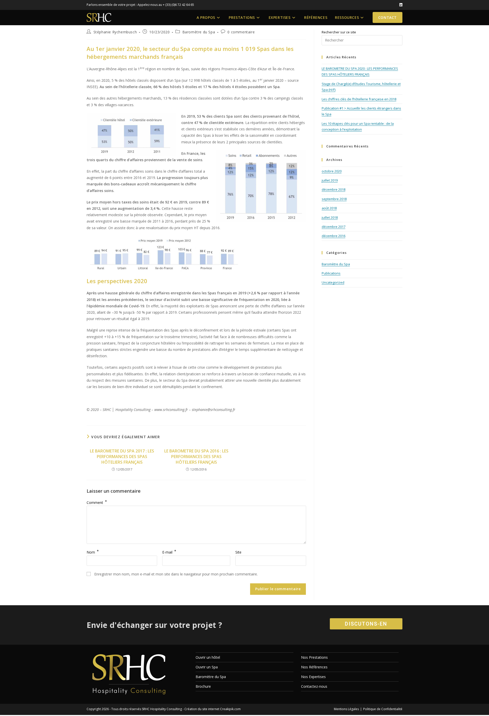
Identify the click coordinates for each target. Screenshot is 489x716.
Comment (97, 502)
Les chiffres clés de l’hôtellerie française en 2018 (359, 99)
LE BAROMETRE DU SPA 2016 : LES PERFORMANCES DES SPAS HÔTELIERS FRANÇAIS (196, 456)
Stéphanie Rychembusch (115, 32)
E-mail (169, 552)
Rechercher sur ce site (339, 32)
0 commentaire (241, 32)
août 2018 (329, 208)
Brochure (203, 686)
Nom (93, 552)
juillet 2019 (330, 180)
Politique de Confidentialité (382, 709)
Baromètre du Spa (198, 32)
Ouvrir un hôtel (208, 657)
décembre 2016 (333, 235)
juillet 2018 (330, 217)
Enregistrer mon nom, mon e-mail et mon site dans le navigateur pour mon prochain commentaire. (176, 574)
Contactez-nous (314, 686)
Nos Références (314, 667)
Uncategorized (333, 282)
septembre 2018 (334, 199)
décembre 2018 (333, 189)
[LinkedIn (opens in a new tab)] (400, 4)
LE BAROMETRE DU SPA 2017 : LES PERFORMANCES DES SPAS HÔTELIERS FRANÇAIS (122, 456)
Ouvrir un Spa (207, 667)
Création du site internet (201, 709)
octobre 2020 (332, 171)
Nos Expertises (313, 676)
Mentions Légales (346, 709)
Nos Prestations (314, 657)
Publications (331, 273)
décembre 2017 (333, 226)
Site (238, 552)
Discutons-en (366, 624)
